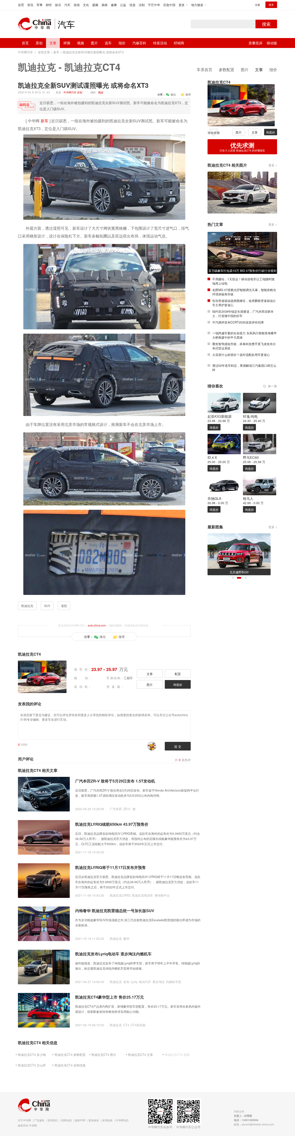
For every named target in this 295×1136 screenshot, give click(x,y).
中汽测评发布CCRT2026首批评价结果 (238, 322)
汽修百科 (139, 42)
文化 (86, 5)
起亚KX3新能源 (220, 416)
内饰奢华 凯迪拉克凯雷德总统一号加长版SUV (114, 910)
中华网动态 (122, 1120)
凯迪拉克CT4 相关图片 (227, 165)
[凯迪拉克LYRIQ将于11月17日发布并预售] (44, 880)
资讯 (30, 5)
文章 (52, 42)
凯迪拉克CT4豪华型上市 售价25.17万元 (109, 997)
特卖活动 (160, 42)
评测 (66, 42)
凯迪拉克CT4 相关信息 (37, 1042)
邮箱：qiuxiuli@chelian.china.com (254, 1124)
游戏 (77, 5)
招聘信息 (66, 1120)
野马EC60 (251, 457)
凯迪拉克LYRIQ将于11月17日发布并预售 (110, 867)
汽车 (67, 5)
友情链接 (107, 1120)
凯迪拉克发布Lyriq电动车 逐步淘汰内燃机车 (113, 954)
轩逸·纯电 (250, 416)
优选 (132, 5)
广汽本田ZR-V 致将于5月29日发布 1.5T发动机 (115, 781)
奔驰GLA (214, 498)
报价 (122, 42)
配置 (178, 674)
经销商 (179, 42)
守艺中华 (154, 5)
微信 (173, 94)
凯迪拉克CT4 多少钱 (32, 1054)
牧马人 (248, 498)
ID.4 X (212, 457)
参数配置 (226, 69)
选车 (108, 42)
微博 (188, 94)
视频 (80, 42)
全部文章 (44, 52)
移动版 (272, 42)
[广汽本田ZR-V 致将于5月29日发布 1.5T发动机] (44, 794)
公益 (123, 5)
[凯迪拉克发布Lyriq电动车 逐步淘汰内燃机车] (44, 966)
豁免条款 (94, 1120)
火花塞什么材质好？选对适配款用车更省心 (241, 354)
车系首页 (204, 69)
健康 (114, 5)
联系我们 (53, 1120)
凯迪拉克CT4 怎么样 (32, 1065)
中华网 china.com (36, 24)
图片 (94, 42)
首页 (21, 5)
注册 (257, 4)
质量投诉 (255, 42)
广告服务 (39, 1120)
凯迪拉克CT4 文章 (140, 1054)
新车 (56, 52)
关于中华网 (24, 1120)
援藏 (95, 5)
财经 (49, 5)
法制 (142, 5)
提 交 (177, 746)
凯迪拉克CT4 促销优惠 (70, 1065)
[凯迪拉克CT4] (241, 105)
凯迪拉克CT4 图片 (103, 1054)
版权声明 (80, 1120)
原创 (39, 42)
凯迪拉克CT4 (92, 67)
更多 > (272, 165)
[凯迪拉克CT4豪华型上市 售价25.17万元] (44, 1010)
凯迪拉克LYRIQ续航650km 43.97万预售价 (111, 824)
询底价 (177, 684)
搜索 (266, 24)
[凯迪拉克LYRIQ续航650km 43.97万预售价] (44, 837)
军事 (39, 5)
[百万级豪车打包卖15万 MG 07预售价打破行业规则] (242, 252)
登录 (271, 4)
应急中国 (169, 5)
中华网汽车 (25, 52)
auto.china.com (97, 625)
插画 (105, 5)
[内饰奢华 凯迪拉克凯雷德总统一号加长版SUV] (44, 923)
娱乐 (58, 5)
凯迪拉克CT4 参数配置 (70, 1054)
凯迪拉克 (37, 67)
